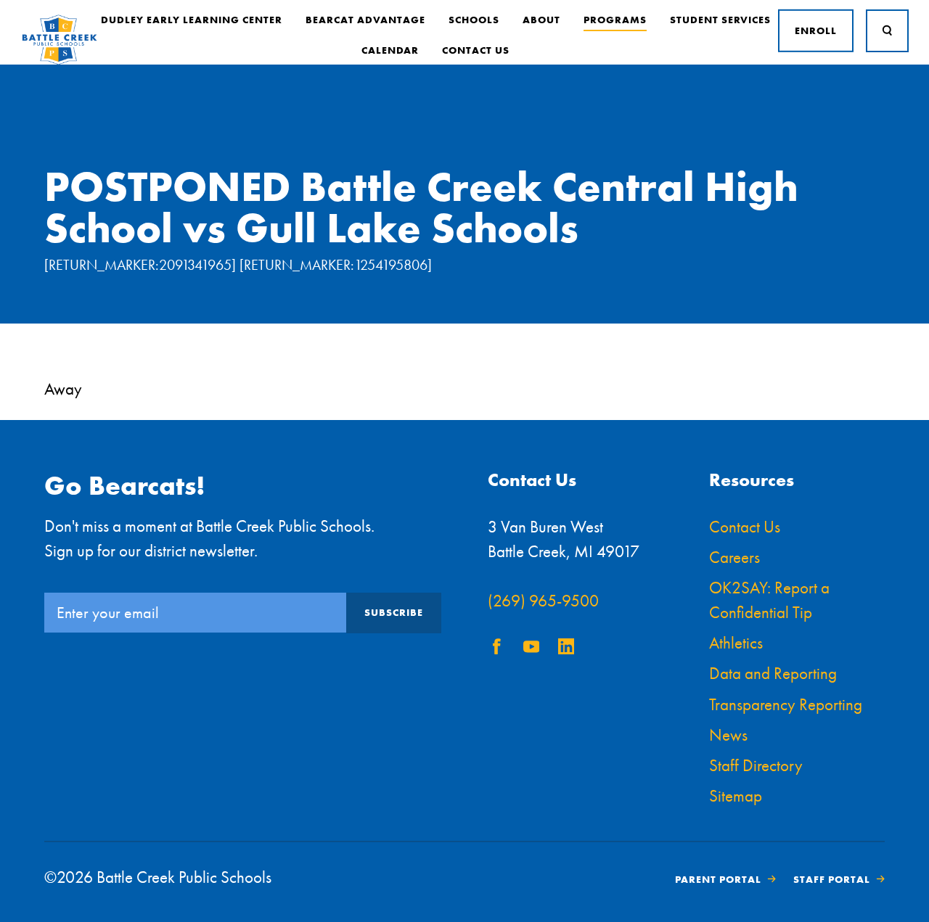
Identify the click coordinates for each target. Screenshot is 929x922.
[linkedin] (566, 648)
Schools (474, 19)
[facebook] (496, 648)
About (541, 19)
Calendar (390, 50)
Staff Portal (831, 879)
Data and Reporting (773, 673)
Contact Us (475, 50)
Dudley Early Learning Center (191, 19)
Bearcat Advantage (365, 19)
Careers (734, 557)
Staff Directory (756, 765)
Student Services (720, 19)
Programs (615, 19)
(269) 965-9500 (543, 601)
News (728, 735)
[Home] (59, 61)
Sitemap (735, 796)
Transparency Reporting (785, 704)
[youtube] (531, 648)
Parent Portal (718, 879)
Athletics (736, 643)
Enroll (816, 30)
